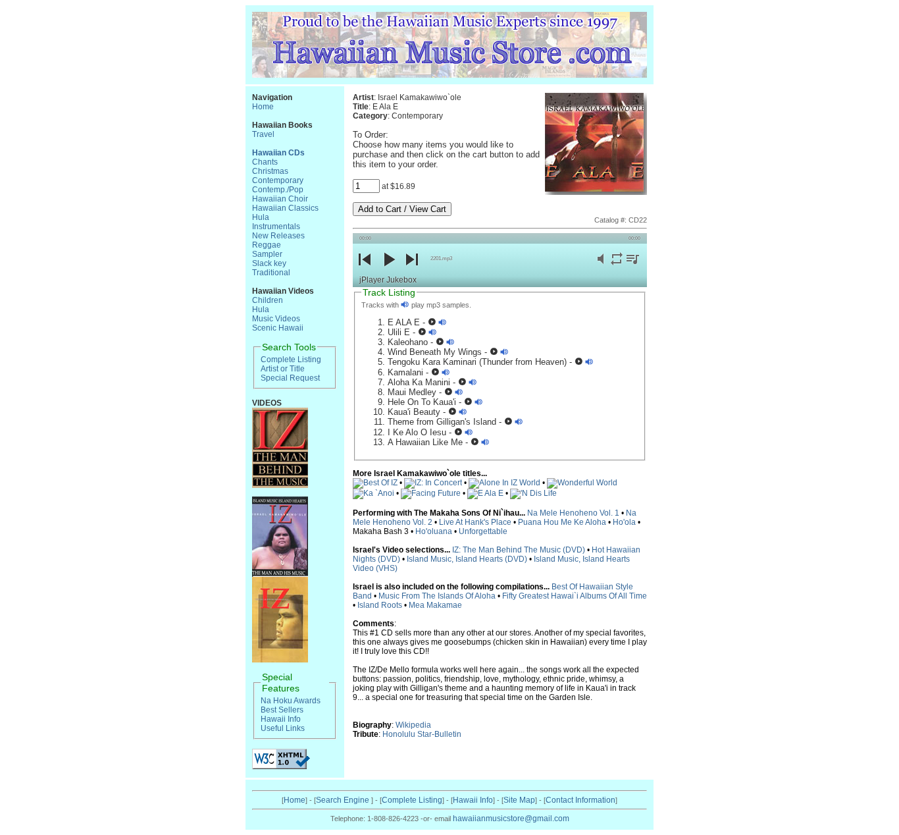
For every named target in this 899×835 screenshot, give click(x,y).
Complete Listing (291, 359)
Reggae (266, 245)
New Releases (278, 235)
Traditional (271, 272)
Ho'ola (624, 522)
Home (263, 106)
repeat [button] (617, 266)
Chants (265, 162)
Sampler (267, 254)
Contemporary (277, 180)
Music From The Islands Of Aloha (437, 596)
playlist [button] (632, 266)
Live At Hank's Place (475, 522)
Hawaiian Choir (280, 198)
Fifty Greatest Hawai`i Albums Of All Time (574, 596)
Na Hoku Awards (291, 700)
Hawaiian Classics (285, 208)
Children (267, 300)
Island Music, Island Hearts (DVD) (467, 559)
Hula (260, 217)
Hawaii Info (281, 719)
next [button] (411, 270)
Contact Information (580, 800)
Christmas (270, 171)
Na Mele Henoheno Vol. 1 (573, 513)
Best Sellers (282, 709)
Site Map (519, 800)
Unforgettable (483, 531)
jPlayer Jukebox (388, 279)
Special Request (290, 378)
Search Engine (343, 800)
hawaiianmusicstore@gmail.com (511, 818)
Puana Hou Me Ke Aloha (562, 522)
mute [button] (601, 266)
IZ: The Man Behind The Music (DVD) (518, 549)
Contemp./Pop (277, 189)
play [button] (388, 270)
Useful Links (283, 728)
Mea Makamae (435, 605)
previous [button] (364, 270)
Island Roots (379, 605)
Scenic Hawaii (277, 328)
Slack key (269, 263)
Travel (263, 134)
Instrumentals (276, 226)
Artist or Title (283, 368)
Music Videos (276, 318)
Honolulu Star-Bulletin (421, 734)
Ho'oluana (433, 531)
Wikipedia (413, 725)
